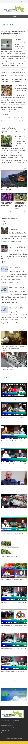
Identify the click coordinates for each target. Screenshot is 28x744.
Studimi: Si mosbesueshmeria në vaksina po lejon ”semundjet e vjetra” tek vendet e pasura (13, 33)
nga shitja (12, 218)
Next (15, 399)
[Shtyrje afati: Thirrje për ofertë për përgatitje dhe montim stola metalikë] (4, 290)
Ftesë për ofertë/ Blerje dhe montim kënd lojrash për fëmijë (17, 249)
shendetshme (18, 120)
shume (23, 120)
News (17, 69)
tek (13, 75)
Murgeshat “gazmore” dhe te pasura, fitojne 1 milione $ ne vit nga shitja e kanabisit (13, 130)
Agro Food (18, 117)
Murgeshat (3, 218)
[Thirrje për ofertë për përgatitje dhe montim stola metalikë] (4, 310)
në (23, 72)
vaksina (16, 75)
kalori (6, 120)
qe (13, 120)
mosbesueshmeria (18, 72)
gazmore (21, 215)
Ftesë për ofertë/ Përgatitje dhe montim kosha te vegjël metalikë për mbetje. (17, 269)
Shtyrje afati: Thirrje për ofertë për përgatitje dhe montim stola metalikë (17, 290)
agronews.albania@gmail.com (11, 727)
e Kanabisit (7, 215)
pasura (2, 75)
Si (6, 75)
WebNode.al (20, 738)
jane (3, 120)
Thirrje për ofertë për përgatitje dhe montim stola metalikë (16, 310)
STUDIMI (10, 75)
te (26, 120)
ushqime (3, 124)
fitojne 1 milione (14, 215)
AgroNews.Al (8, 738)
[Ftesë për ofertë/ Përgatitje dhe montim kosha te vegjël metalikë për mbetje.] (4, 270)
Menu (21, 1)
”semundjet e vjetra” (6, 72)
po (5, 75)
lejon (12, 72)
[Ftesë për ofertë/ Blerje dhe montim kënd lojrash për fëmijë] (4, 249)
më (8, 120)
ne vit (8, 218)
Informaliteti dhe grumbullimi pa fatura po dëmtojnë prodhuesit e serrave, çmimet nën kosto (17, 231)
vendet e (20, 75)
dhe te (2, 215)
